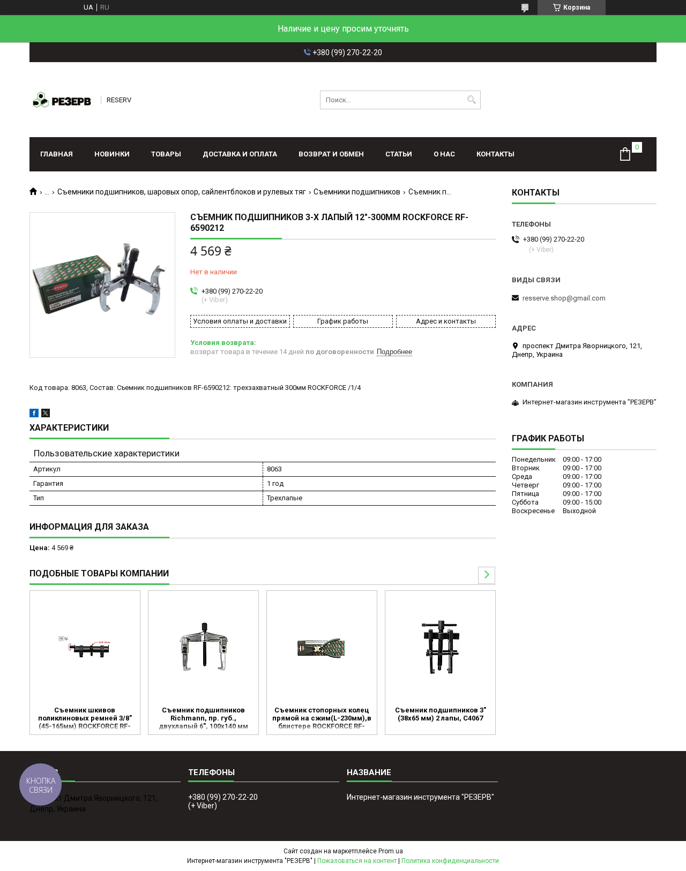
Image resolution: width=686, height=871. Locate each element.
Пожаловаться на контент (357, 861)
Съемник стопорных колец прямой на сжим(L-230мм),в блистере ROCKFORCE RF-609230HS (321, 719)
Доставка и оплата (240, 154)
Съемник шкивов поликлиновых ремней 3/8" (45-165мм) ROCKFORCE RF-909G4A (85, 719)
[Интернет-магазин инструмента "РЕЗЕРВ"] (61, 99)
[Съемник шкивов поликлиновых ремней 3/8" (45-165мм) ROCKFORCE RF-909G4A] (85, 647)
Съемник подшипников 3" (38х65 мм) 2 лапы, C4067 (440, 714)
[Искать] (471, 100)
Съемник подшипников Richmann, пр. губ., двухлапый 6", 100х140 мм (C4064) (203, 719)
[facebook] (34, 415)
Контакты (495, 154)
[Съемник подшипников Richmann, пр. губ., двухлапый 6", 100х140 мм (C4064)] (203, 647)
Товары (166, 154)
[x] (45, 415)
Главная (56, 154)
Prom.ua (390, 851)
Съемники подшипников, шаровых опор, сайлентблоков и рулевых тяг (181, 191)
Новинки (112, 154)
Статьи (398, 154)
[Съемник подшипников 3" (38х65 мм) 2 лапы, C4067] (440, 647)
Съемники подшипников (357, 191)
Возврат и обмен (331, 154)
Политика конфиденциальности (450, 861)
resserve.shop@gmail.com (564, 298)
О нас (444, 154)
